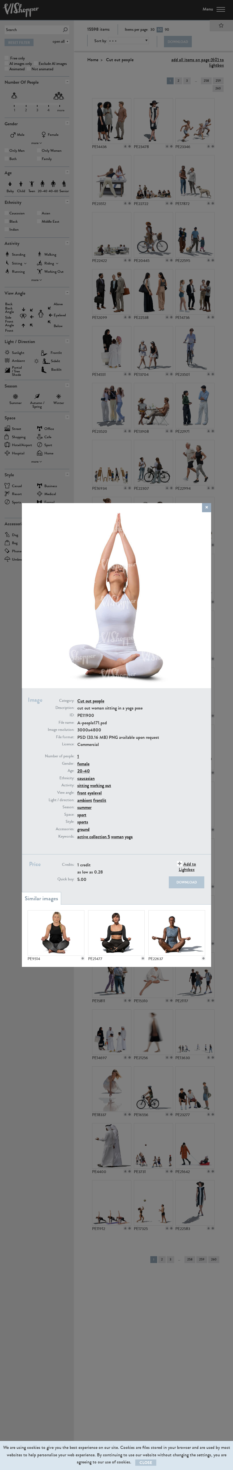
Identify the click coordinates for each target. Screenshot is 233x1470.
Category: (66, 701)
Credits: (68, 865)
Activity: (67, 785)
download (186, 882)
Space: (69, 814)
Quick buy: (65, 879)
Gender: (68, 763)
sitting (83, 785)
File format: (65, 737)
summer (84, 807)
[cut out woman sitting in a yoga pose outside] (116, 933)
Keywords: (66, 836)
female (83, 763)
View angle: (65, 793)
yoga (129, 836)
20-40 (83, 771)
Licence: (68, 744)
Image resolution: (61, 730)
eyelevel (95, 793)
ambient (84, 800)
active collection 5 (93, 836)
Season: (68, 807)
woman (117, 836)
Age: (71, 771)
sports (82, 822)
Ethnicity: (66, 778)
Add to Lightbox (187, 867)
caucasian (86, 778)
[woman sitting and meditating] (56, 933)
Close (146, 1463)
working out (100, 785)
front (81, 793)
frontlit (99, 800)
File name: (66, 722)
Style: (70, 822)
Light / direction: (61, 800)
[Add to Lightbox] (82, 958)
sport (81, 814)
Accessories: (65, 829)
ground (83, 829)
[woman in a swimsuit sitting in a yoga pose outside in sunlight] (176, 933)
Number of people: (59, 756)
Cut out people (90, 701)
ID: (72, 715)
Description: (64, 708)
